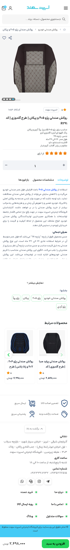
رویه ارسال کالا (25, 504)
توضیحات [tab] (62, 180)
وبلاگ (30, 516)
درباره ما (59, 492)
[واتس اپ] (22, 481)
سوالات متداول (54, 516)
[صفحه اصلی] (64, 30)
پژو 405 (36, 298)
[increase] (63, 165)
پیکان (26, 298)
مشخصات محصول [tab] (43, 180)
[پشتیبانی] (31, 481)
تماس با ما (57, 504)
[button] (8, 354)
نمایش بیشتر (35, 283)
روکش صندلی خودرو (48, 30)
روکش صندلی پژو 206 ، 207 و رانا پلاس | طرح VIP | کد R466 (20, 363)
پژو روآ (16, 298)
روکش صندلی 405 (48, 190)
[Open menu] (66, 8)
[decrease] (6, 165)
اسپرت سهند (51, 110)
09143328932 (40, 473)
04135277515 (58, 473)
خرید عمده (27, 492)
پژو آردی (61, 306)
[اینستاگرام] (39, 481)
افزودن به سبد (55, 543)
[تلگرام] (48, 481)
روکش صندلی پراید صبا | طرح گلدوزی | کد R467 (52, 363)
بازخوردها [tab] (23, 180)
